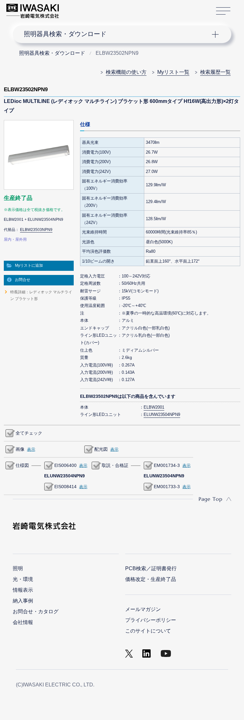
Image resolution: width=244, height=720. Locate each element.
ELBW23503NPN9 (36, 229)
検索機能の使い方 (126, 72)
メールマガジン (143, 609)
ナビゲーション (117, 34)
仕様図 (22, 465)
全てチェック (29, 433)
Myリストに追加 (29, 265)
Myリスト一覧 (173, 72)
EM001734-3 (167, 465)
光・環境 (23, 579)
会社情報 (23, 622)
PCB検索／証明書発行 (151, 568)
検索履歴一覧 (215, 72)
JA (70, 8)
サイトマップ (223, 11)
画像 (20, 449)
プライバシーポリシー (150, 620)
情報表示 (23, 590)
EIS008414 (65, 486)
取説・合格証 (115, 465)
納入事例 (23, 600)
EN (80, 8)
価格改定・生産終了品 (150, 579)
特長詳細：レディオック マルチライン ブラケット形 (41, 295)
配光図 (101, 449)
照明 (18, 568)
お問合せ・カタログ (35, 611)
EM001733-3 (167, 486)
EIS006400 (65, 465)
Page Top (210, 499)
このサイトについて (148, 631)
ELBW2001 (154, 407)
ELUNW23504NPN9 (162, 414)
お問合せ (22, 279)
